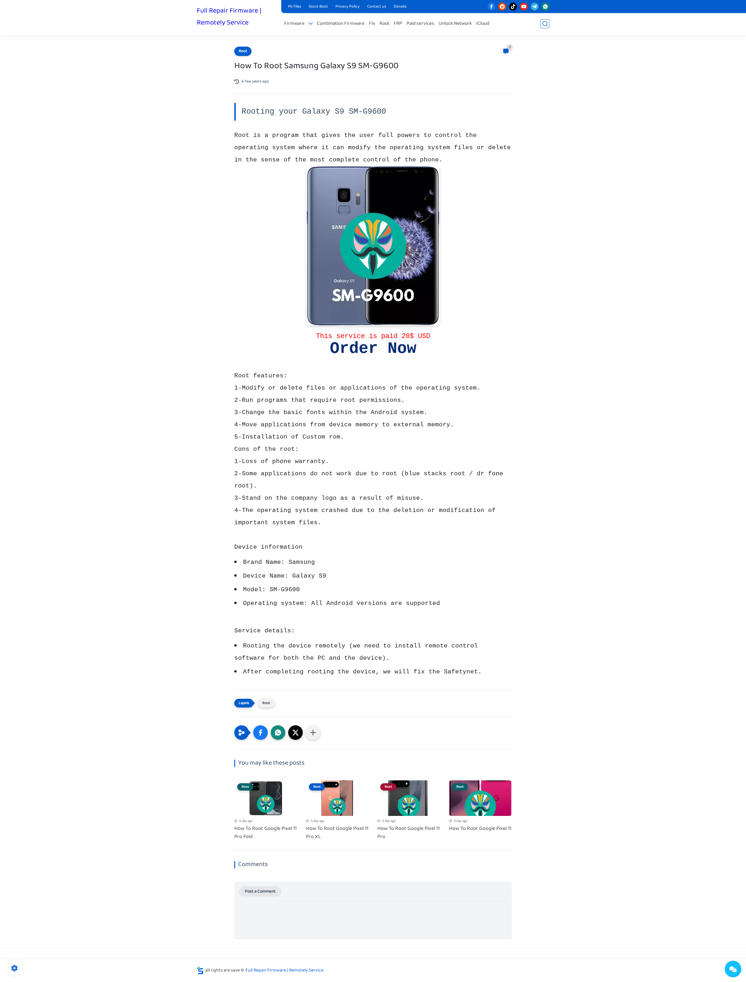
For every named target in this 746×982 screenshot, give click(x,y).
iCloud (482, 24)
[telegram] (535, 6)
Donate (400, 6)
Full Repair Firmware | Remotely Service (229, 17)
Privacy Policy (347, 6)
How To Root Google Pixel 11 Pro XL (337, 833)
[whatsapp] (545, 6)
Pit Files (294, 6)
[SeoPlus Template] (200, 970)
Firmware (294, 24)
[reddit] (502, 6)
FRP (398, 24)
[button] (260, 732)
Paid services (420, 24)
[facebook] (491, 6)
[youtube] (524, 6)
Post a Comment (260, 891)
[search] (545, 23)
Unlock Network (455, 24)
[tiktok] (513, 6)
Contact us (376, 6)
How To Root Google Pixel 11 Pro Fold (265, 833)
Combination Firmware (341, 24)
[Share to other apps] (313, 732)
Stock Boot (318, 6)
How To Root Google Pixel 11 (480, 829)
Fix (372, 24)
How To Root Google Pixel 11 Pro (408, 833)
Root (384, 24)
